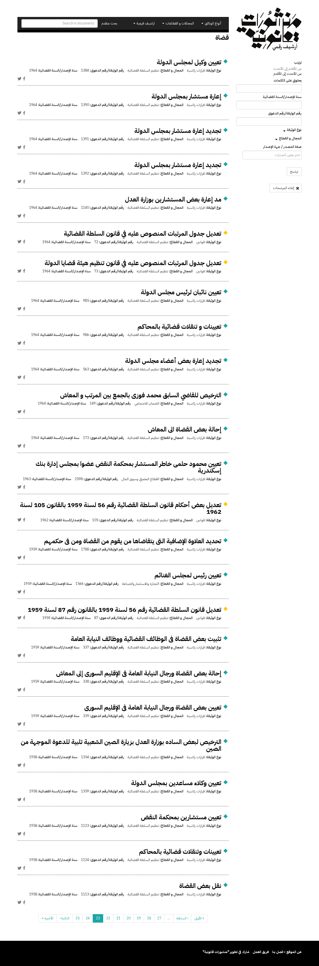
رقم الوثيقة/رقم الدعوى (285, 113)
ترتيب (298, 62)
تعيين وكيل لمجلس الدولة (189, 62)
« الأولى (199, 918)
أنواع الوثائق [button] (212, 23)
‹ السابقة (182, 918)
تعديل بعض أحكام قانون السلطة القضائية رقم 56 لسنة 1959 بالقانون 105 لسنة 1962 (120, 508)
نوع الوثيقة (294, 129)
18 (149, 918)
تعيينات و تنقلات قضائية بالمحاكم (179, 326)
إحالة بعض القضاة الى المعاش (184, 429)
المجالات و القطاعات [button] (179, 23)
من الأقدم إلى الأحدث (287, 68)
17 (159, 918)
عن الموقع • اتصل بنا (287, 952)
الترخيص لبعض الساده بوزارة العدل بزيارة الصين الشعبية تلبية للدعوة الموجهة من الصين (121, 745)
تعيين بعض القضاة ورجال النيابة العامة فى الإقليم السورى (152, 707)
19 (139, 918)
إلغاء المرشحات (284, 188)
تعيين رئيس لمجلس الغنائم (188, 575)
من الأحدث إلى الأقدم (287, 73)
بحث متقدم (109, 23)
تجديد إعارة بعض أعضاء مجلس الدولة (173, 360)
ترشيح (294, 171)
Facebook (24, 79)
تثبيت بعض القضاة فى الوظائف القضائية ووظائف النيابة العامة (146, 639)
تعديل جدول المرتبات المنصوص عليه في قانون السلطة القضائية (142, 233)
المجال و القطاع (290, 138)
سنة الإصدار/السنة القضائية (282, 97)
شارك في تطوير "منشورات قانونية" (226, 952)
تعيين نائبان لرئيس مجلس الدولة (181, 292)
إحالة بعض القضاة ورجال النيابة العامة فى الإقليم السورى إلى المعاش (138, 673)
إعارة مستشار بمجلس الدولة (186, 96)
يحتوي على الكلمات (288, 80)
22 (108, 918)
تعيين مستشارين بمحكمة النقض (181, 817)
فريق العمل (261, 952)
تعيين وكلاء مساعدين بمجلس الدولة (176, 783)
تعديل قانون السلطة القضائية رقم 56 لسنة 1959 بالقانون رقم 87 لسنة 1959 (124, 609)
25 (78, 918)
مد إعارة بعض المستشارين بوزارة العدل (173, 199)
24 (88, 918)
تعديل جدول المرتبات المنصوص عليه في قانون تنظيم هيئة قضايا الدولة (133, 263)
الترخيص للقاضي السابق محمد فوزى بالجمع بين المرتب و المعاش (140, 395)
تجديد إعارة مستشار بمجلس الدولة (177, 130)
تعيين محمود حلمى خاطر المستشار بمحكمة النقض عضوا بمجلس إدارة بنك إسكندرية (128, 467)
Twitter (19, 79)
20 (129, 918)
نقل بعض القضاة (200, 885)
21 (118, 918)
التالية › (64, 918)
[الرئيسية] (269, 29)
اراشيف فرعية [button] (145, 23)
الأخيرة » (47, 918)
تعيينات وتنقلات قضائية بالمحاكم (180, 851)
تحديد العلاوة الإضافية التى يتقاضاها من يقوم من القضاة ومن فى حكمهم (132, 541)
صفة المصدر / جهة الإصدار (282, 146)
